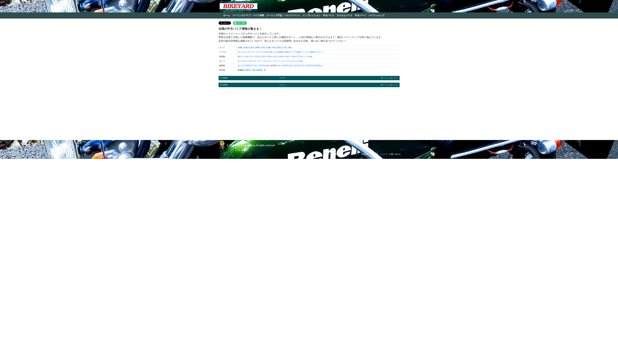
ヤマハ (253, 52)
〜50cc (246, 56)
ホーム (226, 15)
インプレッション (312, 15)
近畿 (268, 47)
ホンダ (246, 52)
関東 (258, 47)
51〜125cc (255, 56)
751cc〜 (301, 56)
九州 (284, 47)
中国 (274, 47)
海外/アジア (290, 52)
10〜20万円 (260, 65)
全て (240, 52)
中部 (263, 47)
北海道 (246, 47)
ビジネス (291, 61)
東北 (252, 47)
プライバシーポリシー (349, 154)
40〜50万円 (295, 65)
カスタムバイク (344, 15)
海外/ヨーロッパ (317, 52)
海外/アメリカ (303, 52)
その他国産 (279, 52)
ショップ (384, 154)
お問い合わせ (395, 154)
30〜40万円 (283, 65)
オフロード (270, 61)
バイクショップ (376, 15)
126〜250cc (267, 56)
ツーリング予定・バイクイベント (283, 15)
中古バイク (328, 15)
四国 (279, 47)
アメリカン (281, 61)
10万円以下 (248, 65)
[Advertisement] (309, 112)
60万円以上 (318, 65)
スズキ (260, 52)
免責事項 (374, 154)
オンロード (259, 61)
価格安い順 (250, 70)
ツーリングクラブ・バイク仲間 (248, 15)
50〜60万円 (307, 65)
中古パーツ (360, 15)
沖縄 (289, 47)
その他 (309, 56)
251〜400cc (279, 56)
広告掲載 (365, 154)
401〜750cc (291, 56)
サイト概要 (333, 154)
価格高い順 (261, 70)
